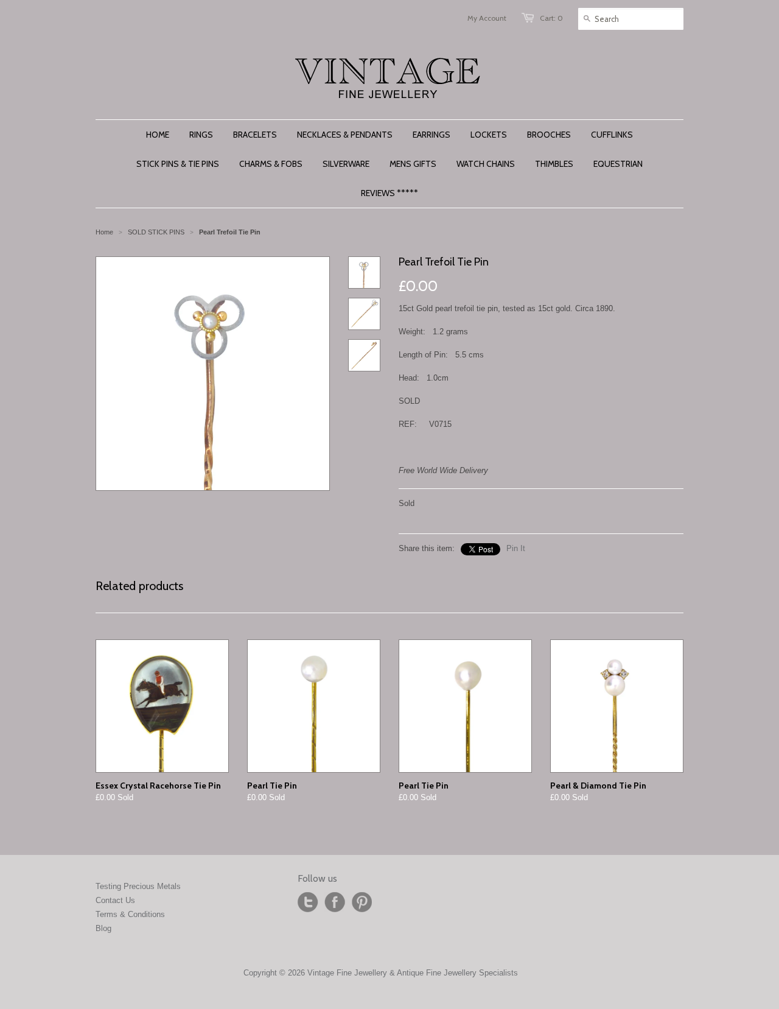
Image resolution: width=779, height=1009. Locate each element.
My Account (486, 18)
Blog (103, 928)
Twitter (308, 902)
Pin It (515, 548)
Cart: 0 (551, 18)
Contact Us (115, 900)
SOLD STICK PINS (156, 232)
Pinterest (361, 902)
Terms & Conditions (130, 914)
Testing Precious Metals (138, 886)
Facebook (334, 902)
